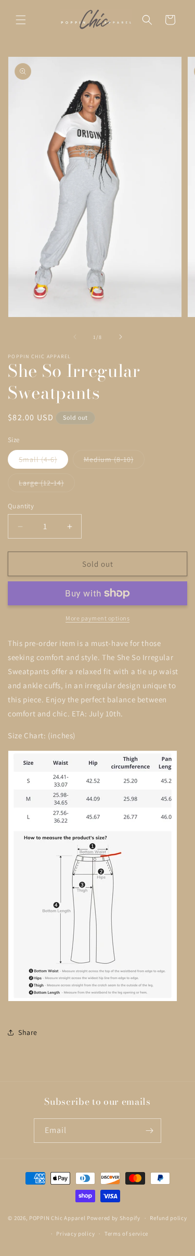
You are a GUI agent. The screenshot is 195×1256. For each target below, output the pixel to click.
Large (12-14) (47, 485)
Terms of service (126, 1233)
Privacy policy (75, 1233)
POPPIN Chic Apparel (57, 1218)
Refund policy (168, 1218)
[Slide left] (74, 336)
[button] (20, 19)
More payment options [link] (97, 618)
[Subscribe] (149, 1130)
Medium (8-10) (114, 461)
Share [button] (27, 1032)
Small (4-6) (43, 461)
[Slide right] (120, 336)
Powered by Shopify (113, 1218)
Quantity (21, 506)
